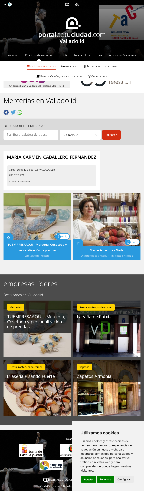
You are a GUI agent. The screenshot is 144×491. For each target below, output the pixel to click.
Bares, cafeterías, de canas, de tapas (61, 76)
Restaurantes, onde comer (101, 66)
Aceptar (88, 479)
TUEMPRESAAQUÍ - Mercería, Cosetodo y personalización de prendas (36, 322)
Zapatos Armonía (94, 376)
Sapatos (84, 367)
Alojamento (71, 66)
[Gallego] (8, 4)
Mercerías (25, 181)
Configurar (124, 479)
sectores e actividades (43, 66)
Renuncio (105, 479)
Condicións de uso (49, 486)
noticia (63, 55)
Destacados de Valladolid (23, 295)
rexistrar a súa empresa (122, 55)
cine (99, 55)
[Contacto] (67, 4)
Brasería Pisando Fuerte (31, 376)
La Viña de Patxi (93, 317)
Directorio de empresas (38, 55)
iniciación (13, 55)
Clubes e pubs (98, 76)
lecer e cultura (82, 55)
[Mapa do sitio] (77, 4)
